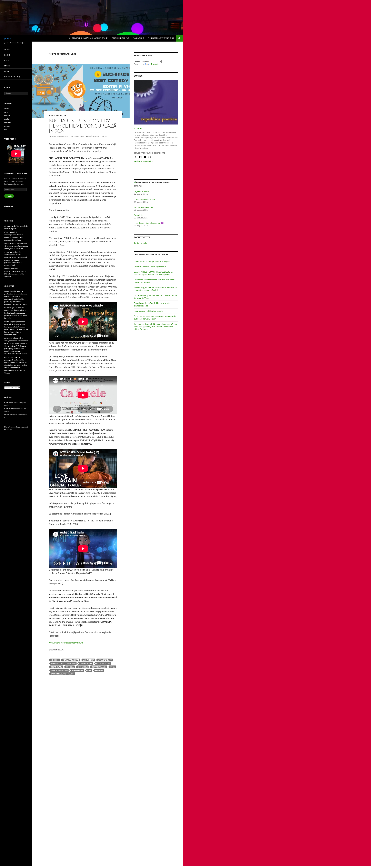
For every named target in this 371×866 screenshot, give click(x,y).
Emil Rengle (83, 667)
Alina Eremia (88, 660)
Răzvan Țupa (78, 137)
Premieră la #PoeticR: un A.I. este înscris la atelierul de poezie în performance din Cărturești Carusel (15, 367)
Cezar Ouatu (56, 667)
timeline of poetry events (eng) (161, 38)
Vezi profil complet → (143, 161)
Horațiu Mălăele (99, 667)
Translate (155, 64)
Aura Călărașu (105, 660)
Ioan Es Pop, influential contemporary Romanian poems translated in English (155, 288)
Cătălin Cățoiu (103, 663)
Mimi (89, 670)
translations (138, 38)
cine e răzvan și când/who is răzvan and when (88, 38)
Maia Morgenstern (59, 670)
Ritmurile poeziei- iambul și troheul (150, 266)
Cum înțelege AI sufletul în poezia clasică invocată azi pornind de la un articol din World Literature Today (16, 329)
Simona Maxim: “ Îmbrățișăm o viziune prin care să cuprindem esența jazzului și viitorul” (16, 246)
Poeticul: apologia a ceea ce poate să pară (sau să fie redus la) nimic (15, 315)
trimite (9, 196)
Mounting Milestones (143, 207)
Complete (138, 215)
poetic (8, 38)
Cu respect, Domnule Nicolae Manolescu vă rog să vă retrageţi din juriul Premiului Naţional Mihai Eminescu (155, 326)
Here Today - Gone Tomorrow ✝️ (148, 223)
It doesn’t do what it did (144, 199)
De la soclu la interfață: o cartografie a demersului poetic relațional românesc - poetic (16, 340)
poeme (7, 55)
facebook (8, 206)
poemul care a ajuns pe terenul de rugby (152, 261)
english (7, 66)
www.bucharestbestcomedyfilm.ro (66, 642)
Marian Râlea (77, 670)
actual (52, 116)
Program (99, 670)
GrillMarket (8, 402)
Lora (112, 667)
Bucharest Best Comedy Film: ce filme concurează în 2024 (82, 126)
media (59, 116)
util (65, 116)
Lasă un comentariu (97, 137)
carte (6, 60)
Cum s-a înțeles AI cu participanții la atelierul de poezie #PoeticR (14, 360)
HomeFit (7, 415)
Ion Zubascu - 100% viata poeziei (148, 311)
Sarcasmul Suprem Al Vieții (62, 674)
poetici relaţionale (120, 38)
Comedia (70, 667)
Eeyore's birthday (141, 191)
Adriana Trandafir (71, 660)
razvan (138, 128)
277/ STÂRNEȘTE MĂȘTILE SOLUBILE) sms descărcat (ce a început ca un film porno (153, 273)
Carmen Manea (86, 663)
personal (7, 122)
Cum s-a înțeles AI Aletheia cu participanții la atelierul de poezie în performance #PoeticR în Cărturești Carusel (15, 299)
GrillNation (8, 409)
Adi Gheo (55, 660)
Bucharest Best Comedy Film (63, 663)
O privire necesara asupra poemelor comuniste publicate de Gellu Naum (155, 317)
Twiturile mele (140, 243)
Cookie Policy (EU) (12, 77)
